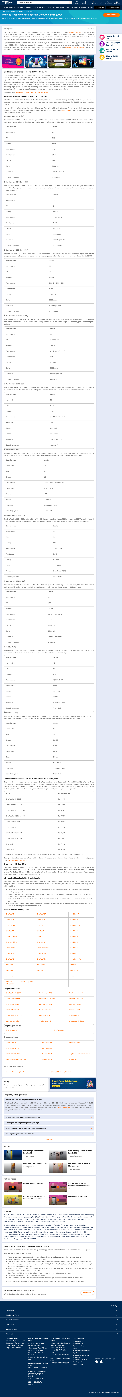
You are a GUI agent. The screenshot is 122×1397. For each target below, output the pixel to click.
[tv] (83, 67)
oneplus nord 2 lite (12, 1021)
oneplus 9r (74, 970)
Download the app (114, 7)
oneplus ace (73, 1059)
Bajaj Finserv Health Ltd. (80, 1360)
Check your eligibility (64, 1107)
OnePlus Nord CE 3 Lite (14, 1015)
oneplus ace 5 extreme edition (79, 1054)
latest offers (65, 110)
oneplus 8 (40, 970)
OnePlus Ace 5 (11, 1042)
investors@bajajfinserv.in (61, 1354)
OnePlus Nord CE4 (12, 1010)
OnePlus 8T (74, 920)
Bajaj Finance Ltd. (78, 1344)
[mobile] (36, 67)
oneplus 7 (73, 965)
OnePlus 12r (41, 920)
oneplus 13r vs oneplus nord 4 (62, 1072)
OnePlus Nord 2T (75, 1004)
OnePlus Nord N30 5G (13, 993)
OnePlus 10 (41, 942)
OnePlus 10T (74, 914)
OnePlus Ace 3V (74, 1042)
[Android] (96, 1362)
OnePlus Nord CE (45, 1010)
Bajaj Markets (77, 1353)
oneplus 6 (9, 965)
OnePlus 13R (10, 948)
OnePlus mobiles (75, 32)
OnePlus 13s (41, 959)
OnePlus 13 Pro (11, 942)
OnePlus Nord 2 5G (76, 1010)
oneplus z (73, 976)
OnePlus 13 (10, 931)
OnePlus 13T (10, 953)
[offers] (13, 67)
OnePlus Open (59, 1030)
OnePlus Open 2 (11, 1030)
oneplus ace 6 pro (48, 1059)
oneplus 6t (41, 965)
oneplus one (10, 976)
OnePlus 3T (74, 948)
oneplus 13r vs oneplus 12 (15, 1072)
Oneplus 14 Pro (75, 959)
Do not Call (101, 7)
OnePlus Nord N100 (13, 998)
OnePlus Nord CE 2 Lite (47, 998)
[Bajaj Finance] (9, 2)
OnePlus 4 (74, 942)
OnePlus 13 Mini (11, 936)
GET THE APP (87, 1293)
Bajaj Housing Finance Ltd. (81, 1355)
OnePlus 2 (74, 953)
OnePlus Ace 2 (47, 1048)
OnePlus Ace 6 (47, 1054)
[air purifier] (59, 67)
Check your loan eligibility (74, 47)
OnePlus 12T (41, 925)
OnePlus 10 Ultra (43, 948)
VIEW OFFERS (111, 15)
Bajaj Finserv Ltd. (78, 1341)
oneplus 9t (9, 970)
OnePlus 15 (10, 914)
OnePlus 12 (10, 959)
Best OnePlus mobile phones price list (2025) (32, 93)
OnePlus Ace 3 (47, 1042)
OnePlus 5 (74, 931)
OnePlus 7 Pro (75, 925)
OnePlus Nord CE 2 (45, 1004)
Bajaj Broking (77, 1357)
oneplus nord (74, 1015)
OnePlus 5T (74, 936)
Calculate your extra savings (18, 860)
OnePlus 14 (10, 920)
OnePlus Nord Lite (12, 1004)
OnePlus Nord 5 (44, 1015)
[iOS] (101, 1362)
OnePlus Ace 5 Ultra (13, 1054)
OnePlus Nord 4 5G (76, 993)
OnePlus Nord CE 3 (45, 993)
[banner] (73, 1085)
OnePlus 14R (10, 925)
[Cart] (101, 2)
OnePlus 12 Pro (42, 914)
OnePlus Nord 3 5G (76, 998)
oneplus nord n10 (45, 1021)
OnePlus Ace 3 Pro (12, 1048)
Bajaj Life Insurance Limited (81, 1350)
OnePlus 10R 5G (42, 953)
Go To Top (114, 1306)
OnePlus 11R (41, 936)
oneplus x (40, 976)
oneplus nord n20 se (76, 1021)
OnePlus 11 (41, 931)
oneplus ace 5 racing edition (16, 1059)
